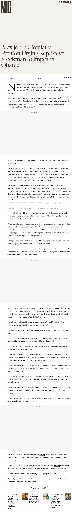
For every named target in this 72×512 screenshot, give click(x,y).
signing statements (49, 474)
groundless (26, 185)
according (17, 360)
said (27, 219)
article (53, 87)
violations (17, 401)
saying (42, 455)
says (54, 387)
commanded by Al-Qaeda (43, 330)
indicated (35, 379)
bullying (57, 465)
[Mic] (6, 7)
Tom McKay (13, 78)
